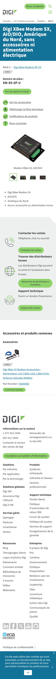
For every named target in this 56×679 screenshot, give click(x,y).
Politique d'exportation (37, 569)
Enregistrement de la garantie (41, 533)
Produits (35, 465)
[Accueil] (10, 12)
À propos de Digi (39, 548)
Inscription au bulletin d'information (26, 456)
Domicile (7, 21)
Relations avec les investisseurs (40, 578)
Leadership (36, 585)
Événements (10, 562)
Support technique (40, 495)
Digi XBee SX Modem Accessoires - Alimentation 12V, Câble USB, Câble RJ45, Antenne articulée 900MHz (26, 374)
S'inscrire (8, 581)
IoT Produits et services (24, 21)
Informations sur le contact (19, 428)
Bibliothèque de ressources (12, 574)
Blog (5, 548)
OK (28, 672)
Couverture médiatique (36, 596)
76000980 (23, 384)
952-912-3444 (10, 438)
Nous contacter (35, 6)
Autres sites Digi (38, 603)
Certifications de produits (23, 116)
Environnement (38, 562)
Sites (32, 589)
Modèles (41, 21)
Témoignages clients (14, 553)
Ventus (7, 532)
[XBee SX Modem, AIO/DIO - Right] (33, 177)
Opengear (8, 517)
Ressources (9, 543)
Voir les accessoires (20, 102)
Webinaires (9, 590)
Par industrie (10, 469)
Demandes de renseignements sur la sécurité (41, 437)
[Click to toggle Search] (50, 6)
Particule (8, 522)
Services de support (41, 526)
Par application (11, 474)
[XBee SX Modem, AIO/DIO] (13, 177)
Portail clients (37, 499)
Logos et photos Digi (14, 557)
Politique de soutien (41, 522)
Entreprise (36, 543)
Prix (32, 553)
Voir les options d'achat (17, 91)
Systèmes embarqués (36, 471)
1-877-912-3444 (11, 433)
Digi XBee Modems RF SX (27, 67)
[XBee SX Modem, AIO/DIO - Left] (23, 177)
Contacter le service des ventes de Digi (14, 445)
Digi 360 (7, 491)
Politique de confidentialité (18, 647)
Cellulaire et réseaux (41, 478)
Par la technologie (13, 479)
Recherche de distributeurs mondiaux (35, 283)
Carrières (35, 557)
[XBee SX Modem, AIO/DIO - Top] (43, 177)
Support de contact (30, 308)
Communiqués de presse (40, 610)
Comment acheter (14, 389)
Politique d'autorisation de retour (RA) (39, 508)
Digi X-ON (8, 505)
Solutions (8, 465)
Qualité (34, 616)
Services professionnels (38, 485)
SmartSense (10, 527)
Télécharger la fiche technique (26, 109)
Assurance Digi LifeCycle (11, 498)
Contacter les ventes (31, 250)
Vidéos (6, 585)
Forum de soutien (40, 517)
